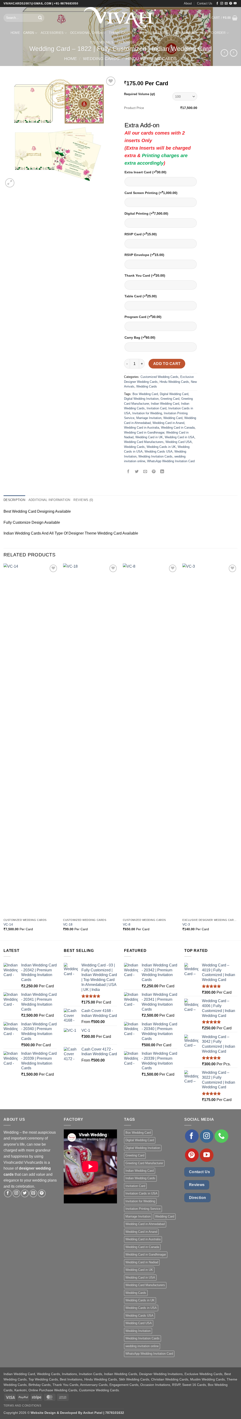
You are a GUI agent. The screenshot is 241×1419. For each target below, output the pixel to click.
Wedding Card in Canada (178, 427)
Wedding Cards (101, 58)
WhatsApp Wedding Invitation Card (171, 461)
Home (15, 33)
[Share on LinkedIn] (162, 472)
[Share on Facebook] (128, 472)
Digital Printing (146, 213)
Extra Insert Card (145, 172)
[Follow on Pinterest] (230, 3)
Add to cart (167, 364)
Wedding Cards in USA (141, 1308)
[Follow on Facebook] (217, 3)
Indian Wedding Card (165, 403)
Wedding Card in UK (149, 437)
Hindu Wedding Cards (151, 58)
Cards (28, 33)
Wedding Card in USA (179, 437)
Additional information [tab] (49, 500)
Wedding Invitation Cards (155, 456)
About (188, 3)
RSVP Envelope (144, 255)
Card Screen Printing (151, 193)
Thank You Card (145, 275)
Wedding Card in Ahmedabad (145, 1224)
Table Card (141, 296)
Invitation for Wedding (147, 413)
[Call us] (221, 1136)
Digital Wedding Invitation (141, 398)
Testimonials (101, 42)
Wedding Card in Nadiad (141, 1262)
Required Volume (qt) (139, 94)
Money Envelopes (155, 33)
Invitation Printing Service (143, 1208)
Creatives (126, 42)
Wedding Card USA (178, 442)
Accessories (52, 33)
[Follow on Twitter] (25, 1193)
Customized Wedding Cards (159, 377)
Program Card (143, 317)
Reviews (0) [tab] (83, 500)
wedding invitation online (142, 1346)
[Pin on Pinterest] (154, 472)
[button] (199, 18)
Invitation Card (156, 408)
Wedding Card (172, 418)
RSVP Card (141, 234)
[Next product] (224, 53)
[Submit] (40, 18)
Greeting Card (170, 398)
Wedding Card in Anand (168, 423)
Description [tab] (14, 500)
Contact (145, 42)
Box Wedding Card (145, 394)
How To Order (213, 33)
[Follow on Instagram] (221, 3)
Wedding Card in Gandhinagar (144, 432)
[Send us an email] (226, 3)
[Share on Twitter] (137, 472)
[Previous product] (233, 53)
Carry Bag (140, 337)
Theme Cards (120, 33)
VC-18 (67, 924)
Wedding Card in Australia (141, 427)
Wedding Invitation (138, 1331)
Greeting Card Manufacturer (144, 1163)
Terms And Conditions (22, 1405)
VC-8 (126, 924)
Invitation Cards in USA (141, 1193)
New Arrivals (185, 33)
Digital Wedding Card (174, 394)
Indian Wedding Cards (140, 1178)
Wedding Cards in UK (161, 447)
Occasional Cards (86, 33)
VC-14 (8, 924)
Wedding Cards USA (159, 451)
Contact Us (204, 3)
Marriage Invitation (148, 418)
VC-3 (186, 924)
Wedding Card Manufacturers (144, 442)
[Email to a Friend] (145, 472)
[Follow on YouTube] (235, 3)
